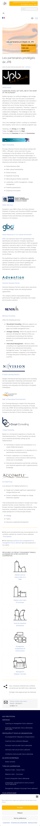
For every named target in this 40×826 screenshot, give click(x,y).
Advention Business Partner (11, 283)
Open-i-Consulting (8, 145)
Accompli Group (7, 482)
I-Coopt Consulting (8, 430)
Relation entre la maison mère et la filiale (20, 577)
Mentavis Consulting (8, 316)
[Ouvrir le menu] (3, 13)
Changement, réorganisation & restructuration (20, 649)
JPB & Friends (6, 87)
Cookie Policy (6, 822)
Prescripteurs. (7, 536)
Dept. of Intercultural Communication (14, 399)
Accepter (20, 807)
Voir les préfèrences (20, 818)
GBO (3, 238)
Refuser (20, 813)
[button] (37, 797)
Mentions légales (32, 822)
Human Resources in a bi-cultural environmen (16, 234)
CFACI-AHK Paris (7, 205)
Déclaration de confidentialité (19, 822)
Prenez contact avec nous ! (18, 701)
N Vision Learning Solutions (10, 374)
